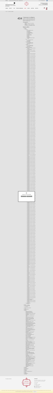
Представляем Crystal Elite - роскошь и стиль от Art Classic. (30, 356)
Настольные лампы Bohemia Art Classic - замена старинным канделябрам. (30, 358)
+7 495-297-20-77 (43, 0)
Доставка (32, 8)
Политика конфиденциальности (28, 371)
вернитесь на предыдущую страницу (30, 25)
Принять (34, 391)
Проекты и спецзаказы (19, 8)
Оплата (28, 8)
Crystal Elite (28, 33)
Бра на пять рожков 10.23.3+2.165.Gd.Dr (28, 336)
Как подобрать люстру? (29, 341)
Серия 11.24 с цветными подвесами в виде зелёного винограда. (30, 342)
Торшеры (27, 44)
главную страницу (30, 24)
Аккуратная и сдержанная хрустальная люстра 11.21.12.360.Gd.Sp (30, 337)
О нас (14, 8)
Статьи (25, 310)
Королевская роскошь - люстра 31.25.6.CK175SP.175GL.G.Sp (30, 322)
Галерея (27, 306)
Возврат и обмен (26, 309)
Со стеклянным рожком (30, 30)
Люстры (27, 29)
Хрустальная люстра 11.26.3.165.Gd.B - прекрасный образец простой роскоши (30, 323)
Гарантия (25, 367)
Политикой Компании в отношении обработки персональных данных (23, 391)
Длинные (28, 35)
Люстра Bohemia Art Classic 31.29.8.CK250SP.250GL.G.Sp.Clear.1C (30, 328)
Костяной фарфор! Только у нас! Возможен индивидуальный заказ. (30, 352)
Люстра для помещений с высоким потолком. (15, 0)
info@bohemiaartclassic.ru (38, 386)
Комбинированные (29, 32)
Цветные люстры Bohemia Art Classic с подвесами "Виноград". (30, 363)
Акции (25, 8)
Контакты (36, 8)
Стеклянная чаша (29, 49)
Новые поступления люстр (29, 311)
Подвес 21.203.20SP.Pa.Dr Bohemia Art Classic (30, 299)
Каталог (10, 8)
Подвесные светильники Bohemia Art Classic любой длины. (30, 359)
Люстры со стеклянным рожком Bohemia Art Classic (30, 319)
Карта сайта (25, 369)
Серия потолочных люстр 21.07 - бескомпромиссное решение (30, 324)
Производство (26, 373)
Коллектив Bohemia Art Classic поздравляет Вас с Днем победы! (30, 317)
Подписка (25, 372)
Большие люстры (29, 34)
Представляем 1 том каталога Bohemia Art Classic (29, 364)
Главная (6, 8)
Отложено (25, 370)
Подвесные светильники (29, 47)
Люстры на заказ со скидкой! (29, 312)
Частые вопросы (26, 368)
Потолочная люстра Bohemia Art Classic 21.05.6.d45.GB (30, 334)
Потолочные (28, 31)
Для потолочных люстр (30, 43)
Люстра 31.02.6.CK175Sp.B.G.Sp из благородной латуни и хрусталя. (30, 345)
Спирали (28, 303)
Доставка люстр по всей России (43, 4)
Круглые (28, 36)
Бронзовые (28, 41)
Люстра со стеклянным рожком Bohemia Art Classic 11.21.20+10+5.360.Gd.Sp (30, 333)
